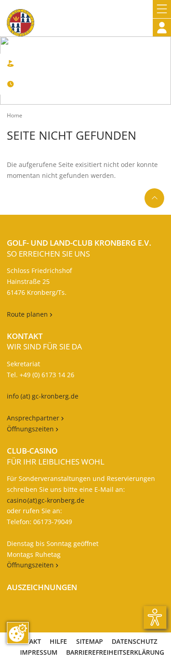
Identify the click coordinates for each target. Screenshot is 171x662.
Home (14, 115)
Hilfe (58, 641)
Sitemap (89, 641)
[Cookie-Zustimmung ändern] (18, 633)
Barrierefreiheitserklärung (115, 652)
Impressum (38, 652)
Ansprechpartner (34, 418)
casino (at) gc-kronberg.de (45, 500)
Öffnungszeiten (32, 428)
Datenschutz (134, 641)
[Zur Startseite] (20, 18)
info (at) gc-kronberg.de (42, 396)
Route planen (29, 314)
